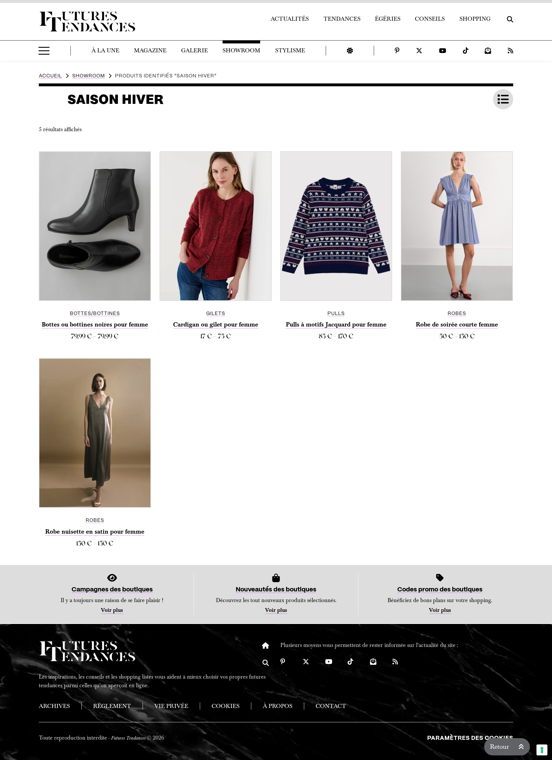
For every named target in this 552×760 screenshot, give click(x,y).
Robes (457, 313)
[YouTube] (442, 50)
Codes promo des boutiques (439, 590)
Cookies (225, 706)
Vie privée (171, 706)
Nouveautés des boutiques (276, 590)
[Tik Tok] (465, 50)
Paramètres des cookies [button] (470, 738)
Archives (54, 706)
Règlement (112, 706)
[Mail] (488, 50)
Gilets (215, 313)
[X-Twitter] (419, 50)
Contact (331, 706)
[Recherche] (265, 667)
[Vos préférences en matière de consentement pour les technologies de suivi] (541, 749)
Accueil (50, 76)
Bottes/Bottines (95, 313)
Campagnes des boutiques (112, 590)
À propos (277, 706)
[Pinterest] (397, 50)
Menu (44, 50)
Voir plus (112, 610)
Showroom (88, 76)
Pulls (336, 313)
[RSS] (510, 50)
